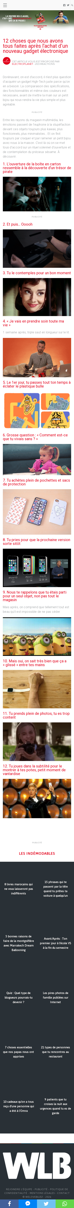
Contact (63, 1193)
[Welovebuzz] (17, 5)
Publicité (41, 1189)
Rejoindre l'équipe (19, 1189)
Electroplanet (22, 63)
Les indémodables (37, 853)
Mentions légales (42, 1193)
